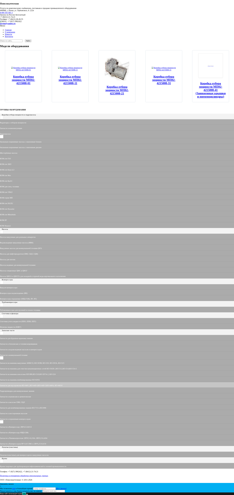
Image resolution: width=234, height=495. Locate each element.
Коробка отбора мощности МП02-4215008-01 (23, 80)
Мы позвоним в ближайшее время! (16, 488)
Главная (8, 30)
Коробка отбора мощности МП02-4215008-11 (70, 80)
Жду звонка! (61, 488)
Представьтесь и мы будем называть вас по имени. (21, 491)
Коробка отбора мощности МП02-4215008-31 (164, 80)
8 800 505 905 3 (6, 13)
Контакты (9, 36)
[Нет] (27, 494)
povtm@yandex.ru (7, 24)
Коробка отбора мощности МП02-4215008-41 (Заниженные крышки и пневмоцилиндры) (211, 90)
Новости (8, 34)
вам (13, 488)
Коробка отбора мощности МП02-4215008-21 (117, 90)
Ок (24, 494)
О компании (10, 32)
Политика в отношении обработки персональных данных (24, 476)
